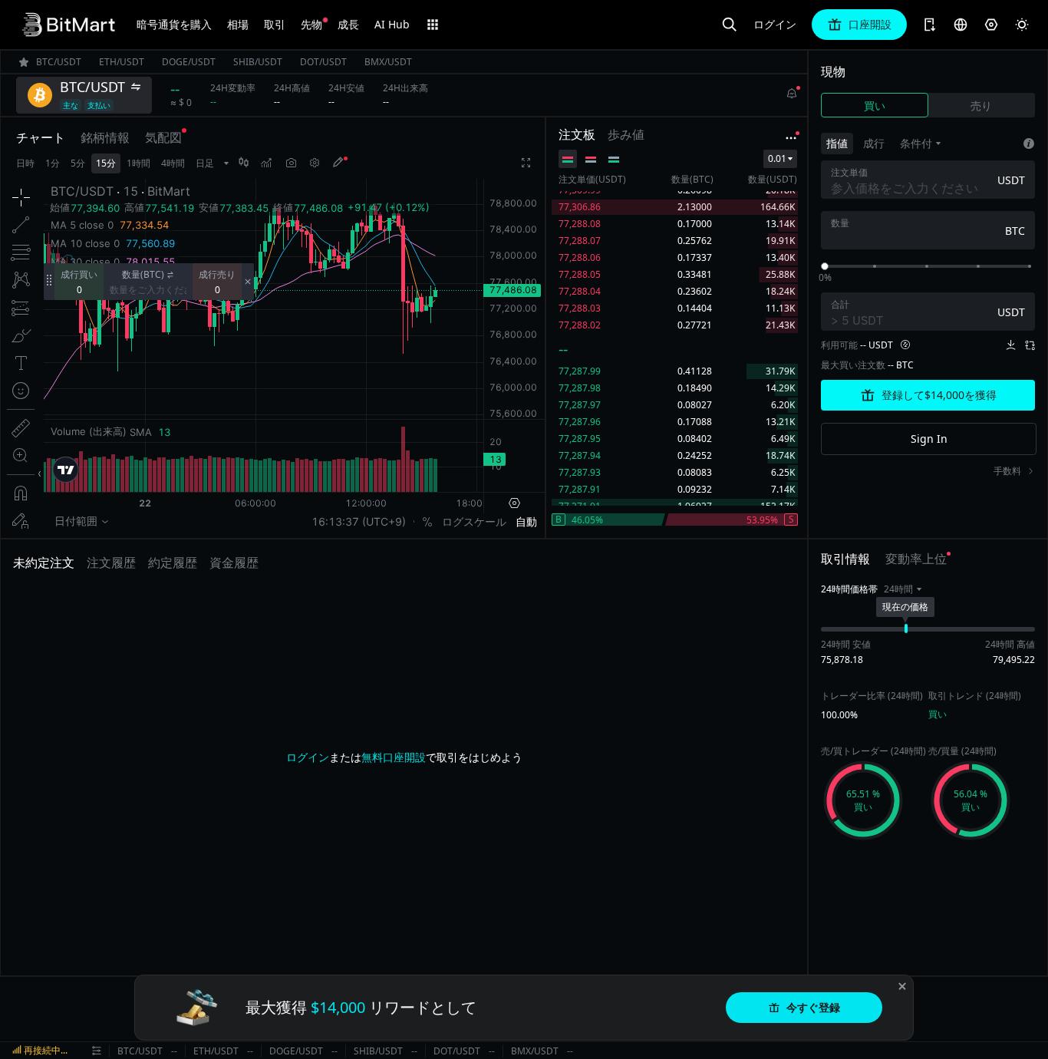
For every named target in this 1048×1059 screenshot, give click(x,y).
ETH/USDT (216, 1050)
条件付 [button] (916, 143)
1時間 (138, 163)
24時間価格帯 (849, 588)
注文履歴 (111, 562)
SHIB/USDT (378, 1050)
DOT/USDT (456, 1050)
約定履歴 (172, 562)
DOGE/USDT (296, 1050)
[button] (902, 589)
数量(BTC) (143, 274)
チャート (40, 137)
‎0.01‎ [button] (777, 158)
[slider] (825, 266)
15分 (106, 163)
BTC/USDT (140, 1050)
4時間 (173, 163)
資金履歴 (234, 562)
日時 (25, 163)
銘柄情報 (105, 137)
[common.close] (902, 986)
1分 (52, 163)
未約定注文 (43, 562)
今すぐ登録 (813, 1007)
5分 (78, 163)
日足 (205, 163)
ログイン (774, 24)
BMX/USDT (535, 1050)
